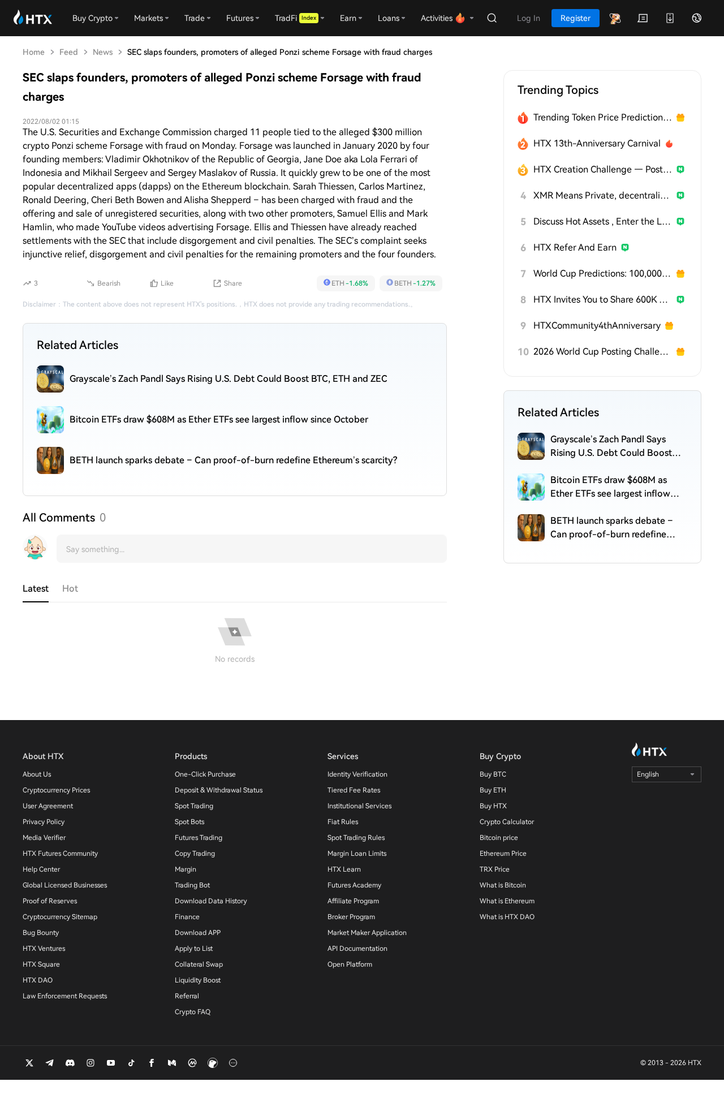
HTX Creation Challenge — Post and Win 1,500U (602, 169)
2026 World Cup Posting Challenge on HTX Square (602, 351)
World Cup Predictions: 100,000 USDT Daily (602, 273)
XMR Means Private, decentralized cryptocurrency (602, 195)
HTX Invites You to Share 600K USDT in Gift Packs (602, 299)
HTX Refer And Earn (575, 247)
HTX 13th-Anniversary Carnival (597, 143)
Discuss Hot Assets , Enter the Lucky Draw (602, 221)
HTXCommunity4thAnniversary (597, 325)
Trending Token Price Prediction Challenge (602, 117)
